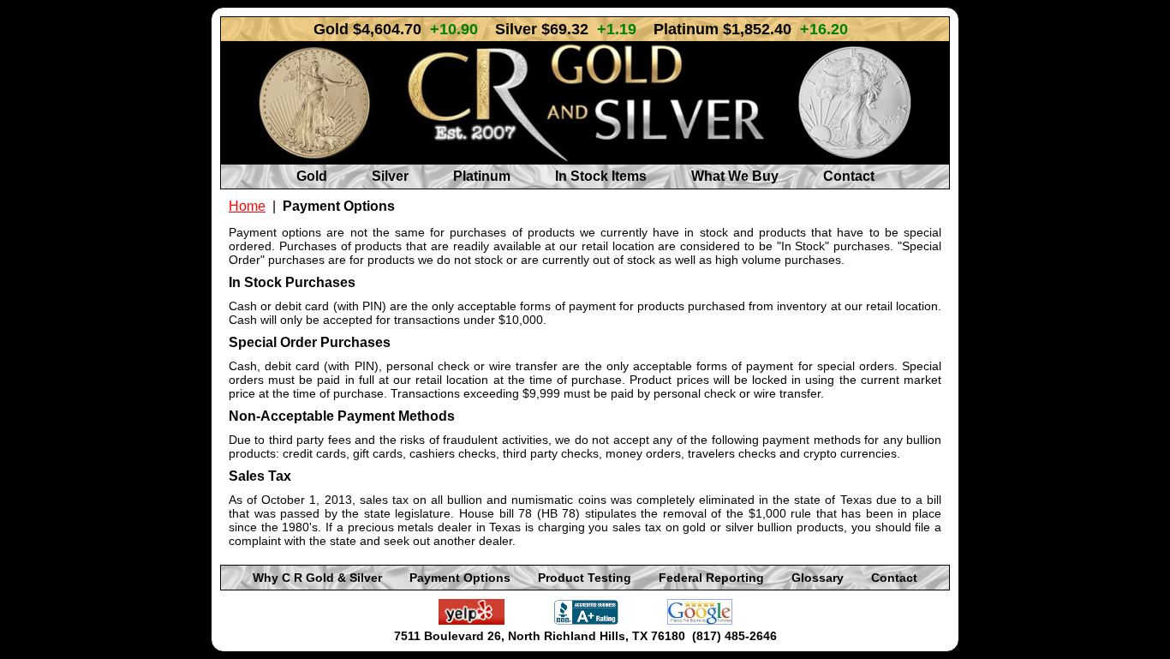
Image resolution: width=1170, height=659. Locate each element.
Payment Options (459, 577)
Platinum (481, 176)
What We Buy (735, 176)
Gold (311, 176)
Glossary (817, 577)
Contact (849, 176)
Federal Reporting (711, 577)
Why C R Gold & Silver (317, 577)
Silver (390, 176)
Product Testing (584, 577)
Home (247, 206)
